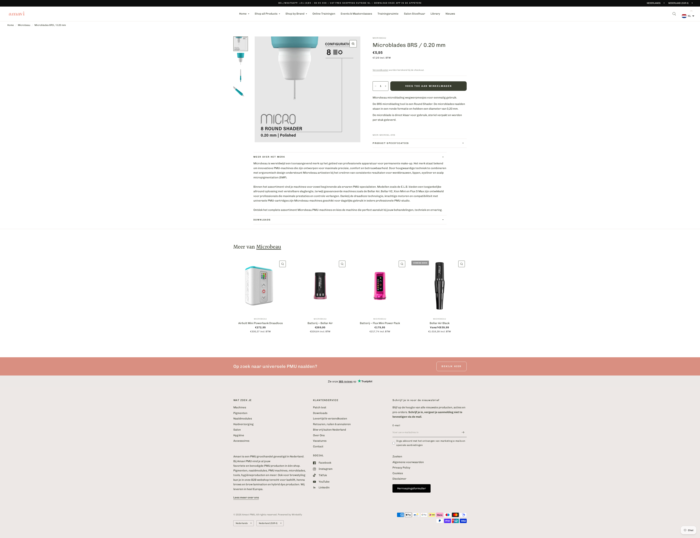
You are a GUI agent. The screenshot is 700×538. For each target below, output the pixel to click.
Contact (318, 446)
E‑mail (396, 425)
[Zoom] (353, 43)
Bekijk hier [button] (452, 366)
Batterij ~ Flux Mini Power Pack (380, 323)
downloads (262, 219)
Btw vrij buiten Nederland (329, 429)
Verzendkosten (380, 70)
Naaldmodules (242, 418)
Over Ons (319, 435)
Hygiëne (238, 435)
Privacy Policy (401, 467)
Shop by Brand (294, 13)
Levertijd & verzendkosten (330, 418)
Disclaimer (399, 478)
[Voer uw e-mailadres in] (463, 432)
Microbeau (24, 25)
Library (435, 13)
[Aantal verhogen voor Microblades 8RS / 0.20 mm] (385, 86)
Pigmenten (240, 413)
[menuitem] (244, 14)
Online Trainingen (323, 13)
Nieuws (450, 13)
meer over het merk (269, 157)
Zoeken (397, 456)
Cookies (397, 473)
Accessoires (241, 440)
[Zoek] (674, 14)
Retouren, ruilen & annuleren (332, 424)
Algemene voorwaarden (408, 462)
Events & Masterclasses (356, 13)
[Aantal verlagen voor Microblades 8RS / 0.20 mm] (375, 86)
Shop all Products (266, 13)
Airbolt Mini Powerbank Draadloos (260, 323)
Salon (237, 429)
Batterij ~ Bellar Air (320, 323)
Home (243, 13)
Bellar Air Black (440, 323)
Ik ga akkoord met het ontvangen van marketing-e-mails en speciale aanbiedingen (430, 443)
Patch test (319, 407)
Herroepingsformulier (411, 488)
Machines (239, 407)
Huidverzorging (243, 424)
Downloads (320, 413)
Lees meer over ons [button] (246, 497)
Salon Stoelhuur (414, 13)
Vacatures (319, 440)
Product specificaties (391, 143)
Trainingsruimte (388, 13)
